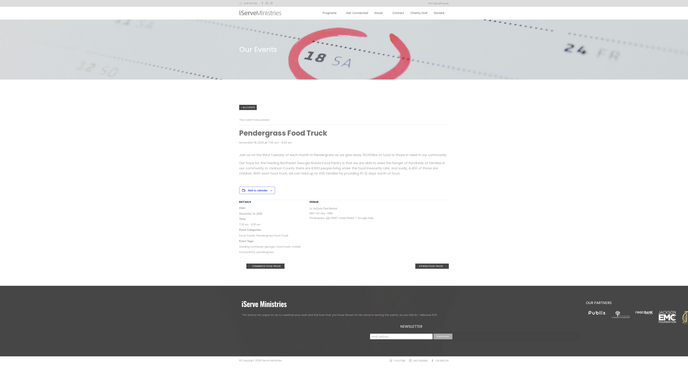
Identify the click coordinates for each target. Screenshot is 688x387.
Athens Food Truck (431, 266)
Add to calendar (257, 190)
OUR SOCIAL (250, 3)
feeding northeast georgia (257, 247)
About (378, 13)
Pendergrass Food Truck (272, 235)
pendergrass (265, 252)
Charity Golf (418, 13)
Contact (398, 13)
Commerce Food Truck (266, 266)
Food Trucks (247, 235)
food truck (283, 247)
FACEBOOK (442, 360)
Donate (439, 13)
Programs (329, 13)
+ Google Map (364, 218)
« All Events (248, 107)
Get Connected (357, 13)
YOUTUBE (399, 360)
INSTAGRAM (420, 360)
